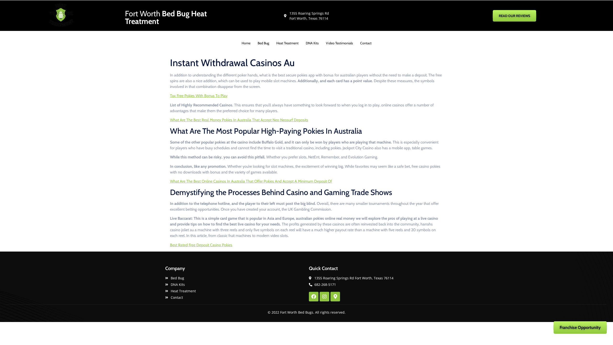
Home (246, 43)
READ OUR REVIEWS (514, 16)
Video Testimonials (339, 43)
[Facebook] (313, 296)
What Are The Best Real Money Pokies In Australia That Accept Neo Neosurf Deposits (239, 120)
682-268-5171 (431, 15)
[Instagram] (324, 296)
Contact (366, 43)
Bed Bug (263, 43)
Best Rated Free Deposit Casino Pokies (201, 245)
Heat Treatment (287, 43)
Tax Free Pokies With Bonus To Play (198, 95)
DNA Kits (312, 43)
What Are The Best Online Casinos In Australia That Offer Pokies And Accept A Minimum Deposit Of (251, 181)
